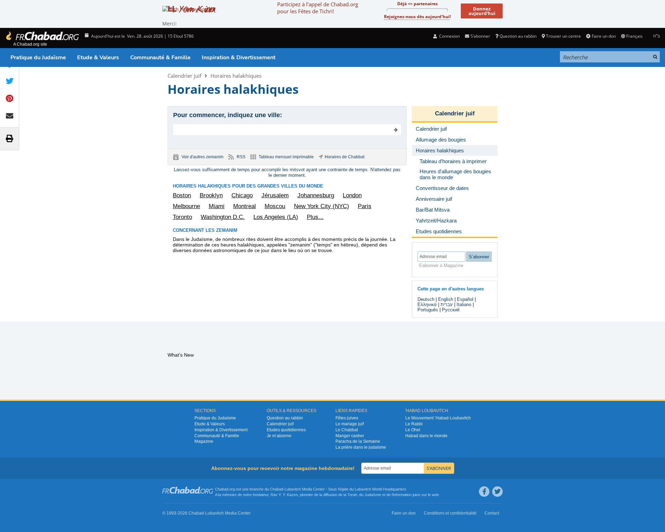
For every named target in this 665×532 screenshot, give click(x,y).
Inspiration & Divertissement (238, 57)
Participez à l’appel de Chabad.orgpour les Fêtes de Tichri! (317, 8)
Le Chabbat (346, 429)
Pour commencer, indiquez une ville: (227, 115)
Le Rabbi (414, 423)
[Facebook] (484, 491)
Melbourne (186, 206)
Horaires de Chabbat (344, 156)
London (352, 195)
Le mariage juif (349, 423)
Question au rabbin (518, 36)
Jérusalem (275, 195)
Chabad (276, 489)
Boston (182, 195)
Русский (450, 309)
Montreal (244, 206)
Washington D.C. (223, 217)
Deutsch (426, 299)
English (445, 299)
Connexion (449, 36)
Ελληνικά (427, 304)
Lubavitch (293, 489)
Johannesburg (315, 195)
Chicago (242, 195)
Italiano (464, 304)
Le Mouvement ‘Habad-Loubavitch (438, 418)
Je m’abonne (279, 435)
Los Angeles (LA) (275, 217)
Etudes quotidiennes (286, 429)
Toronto (182, 217)
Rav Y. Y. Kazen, (285, 495)
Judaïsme (372, 495)
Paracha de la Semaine (357, 441)
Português (428, 309)
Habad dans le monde (426, 435)
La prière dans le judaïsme (360, 447)
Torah (352, 495)
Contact (492, 513)
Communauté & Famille (160, 57)
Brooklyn (211, 195)
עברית (447, 304)
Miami (216, 206)
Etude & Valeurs (98, 57)
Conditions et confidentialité (450, 513)
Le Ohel (412, 429)
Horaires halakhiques (235, 75)
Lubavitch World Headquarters (380, 489)
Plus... (315, 217)
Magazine (203, 441)
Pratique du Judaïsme (38, 57)
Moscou (275, 206)
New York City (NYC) (321, 206)
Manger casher (349, 435)
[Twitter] (497, 491)
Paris (364, 206)
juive (416, 495)
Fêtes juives (346, 418)
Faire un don (603, 36)
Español (465, 299)
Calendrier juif (184, 75)
